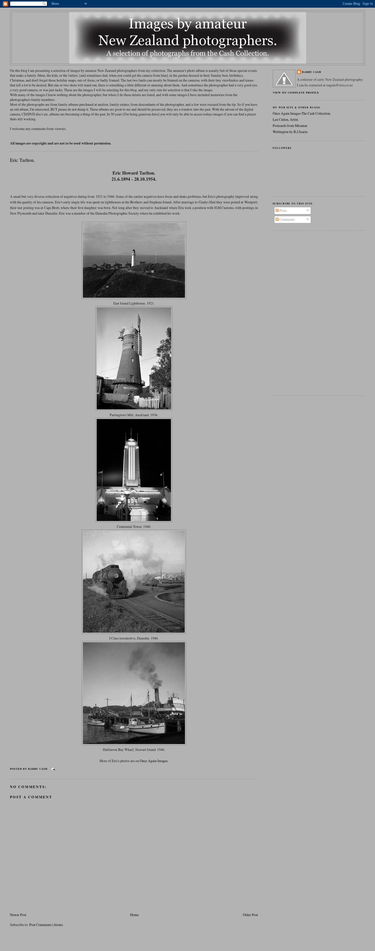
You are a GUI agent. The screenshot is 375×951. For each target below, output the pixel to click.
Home (134, 914)
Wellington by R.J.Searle (290, 131)
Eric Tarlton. (22, 160)
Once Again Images (154, 760)
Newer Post (18, 914)
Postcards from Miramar (290, 125)
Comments (287, 219)
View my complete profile (296, 92)
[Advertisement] (293, 312)
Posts (283, 210)
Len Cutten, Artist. (286, 119)
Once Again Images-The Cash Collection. (302, 113)
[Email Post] (52, 769)
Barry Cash (311, 72)
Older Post (250, 914)
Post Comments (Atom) (46, 924)
